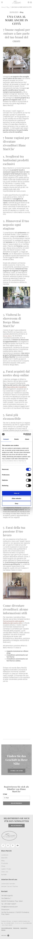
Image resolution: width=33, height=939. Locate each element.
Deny (16, 503)
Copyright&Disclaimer (6, 928)
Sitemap (3, 930)
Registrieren (16, 803)
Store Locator (16, 770)
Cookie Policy (23, 928)
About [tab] (27, 439)
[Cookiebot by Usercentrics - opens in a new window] (23, 434)
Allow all (16, 493)
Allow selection (16, 498)
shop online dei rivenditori (16, 387)
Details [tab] (16, 439)
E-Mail (5, 794)
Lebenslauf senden (8, 884)
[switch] (28, 474)
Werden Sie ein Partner (9, 886)
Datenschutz (16, 928)
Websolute (4, 935)
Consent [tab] (6, 439)
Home (3, 7)
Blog (8, 7)
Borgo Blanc (7, 336)
